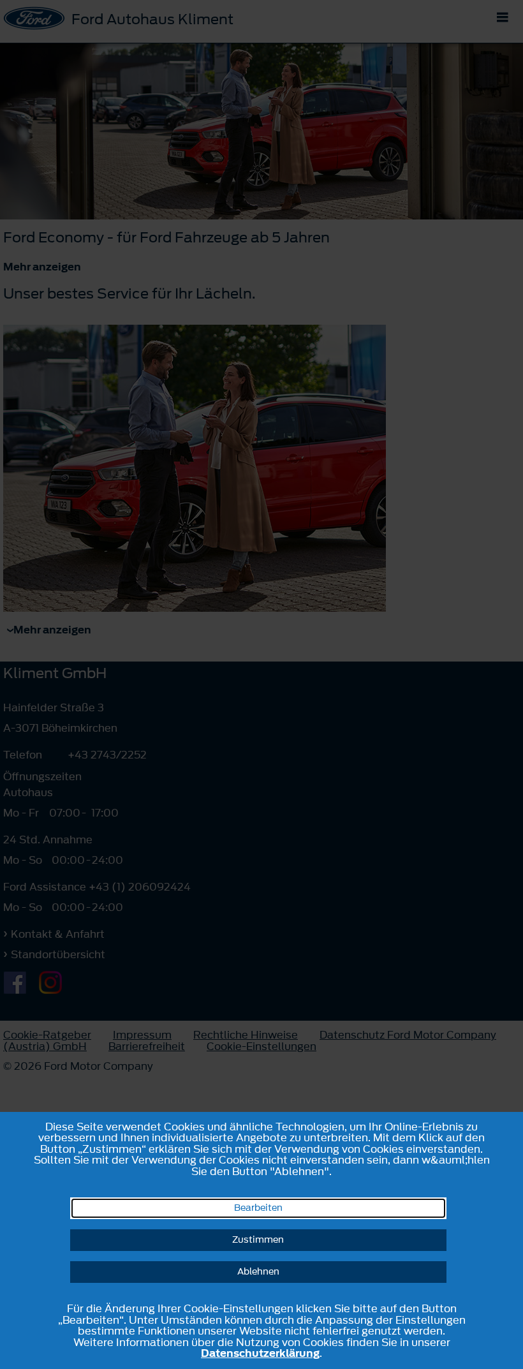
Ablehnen (258, 1271)
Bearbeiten (258, 1208)
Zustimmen (258, 1240)
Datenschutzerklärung (260, 1353)
